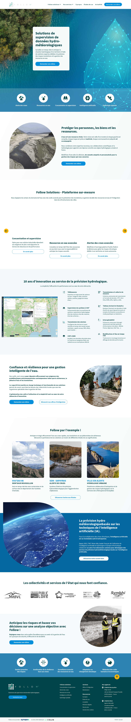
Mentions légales (87, 704)
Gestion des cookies (88, 710)
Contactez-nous (17, 697)
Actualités (85, 702)
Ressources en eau (65, 692)
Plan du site (86, 707)
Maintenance (86, 690)
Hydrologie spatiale (65, 697)
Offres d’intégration (88, 687)
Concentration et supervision (67, 687)
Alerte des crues (64, 690)
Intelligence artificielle (66, 695)
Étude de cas (86, 699)
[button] (6, 230)
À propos (85, 697)
